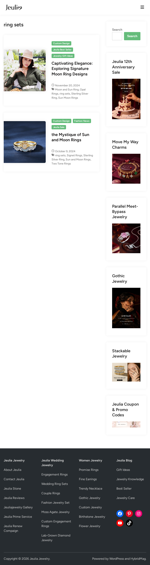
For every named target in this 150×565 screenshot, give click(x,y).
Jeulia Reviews (14, 498)
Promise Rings (88, 470)
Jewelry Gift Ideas (63, 56)
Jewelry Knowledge (130, 479)
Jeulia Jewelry (40, 559)
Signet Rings (74, 155)
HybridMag (138, 559)
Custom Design (61, 43)
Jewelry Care (125, 498)
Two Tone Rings (61, 163)
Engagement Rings (54, 474)
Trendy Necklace (90, 488)
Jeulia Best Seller (62, 49)
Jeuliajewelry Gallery (18, 507)
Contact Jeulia (14, 479)
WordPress (116, 559)
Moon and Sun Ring (67, 89)
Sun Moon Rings (68, 97)
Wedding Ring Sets (54, 484)
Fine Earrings (88, 479)
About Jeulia (12, 470)
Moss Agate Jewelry (55, 512)
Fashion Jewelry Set (55, 502)
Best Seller (123, 488)
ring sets (65, 93)
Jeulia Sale (58, 127)
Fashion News (81, 121)
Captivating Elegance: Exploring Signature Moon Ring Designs (72, 68)
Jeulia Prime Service (18, 517)
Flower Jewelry (89, 526)
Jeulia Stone (12, 488)
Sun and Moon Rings (78, 159)
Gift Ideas (123, 470)
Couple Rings (50, 493)
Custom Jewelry (90, 507)
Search (117, 29)
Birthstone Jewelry (92, 517)
